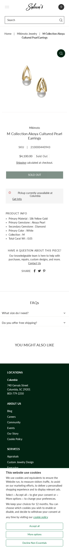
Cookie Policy (14, 439)
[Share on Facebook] (34, 270)
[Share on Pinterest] (44, 270)
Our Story (12, 433)
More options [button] (35, 534)
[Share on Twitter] (39, 270)
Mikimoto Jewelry (27, 33)
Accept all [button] (34, 526)
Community (13, 422)
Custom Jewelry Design (20, 462)
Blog (9, 411)
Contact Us (34, 263)
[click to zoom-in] (61, 53)
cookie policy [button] (40, 517)
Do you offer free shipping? (19, 322)
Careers (11, 416)
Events (11, 428)
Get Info (17, 199)
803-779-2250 (15, 393)
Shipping (21, 162)
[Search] (61, 20)
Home (7, 33)
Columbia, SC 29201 (18, 389)
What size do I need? (15, 313)
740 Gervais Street (17, 385)
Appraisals (13, 456)
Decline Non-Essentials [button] (34, 542)
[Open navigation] (7, 7)
